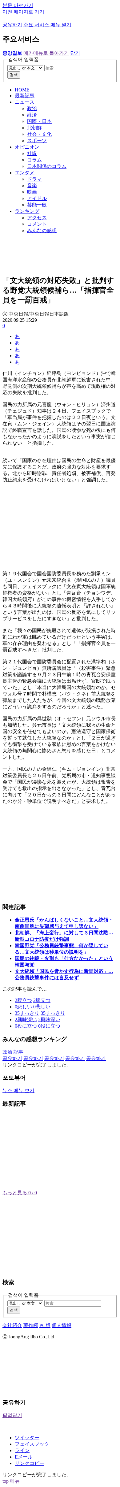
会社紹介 (12, 1325)
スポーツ (37, 140)
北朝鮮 (34, 127)
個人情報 (61, 1325)
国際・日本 (39, 121)
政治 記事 (12, 1052)
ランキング (27, 211)
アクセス (37, 217)
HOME (22, 89)
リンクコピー (29, 1463)
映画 (32, 192)
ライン (22, 1450)
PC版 (44, 1325)
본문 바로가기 (17, 5)
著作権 (30, 1325)
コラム (34, 159)
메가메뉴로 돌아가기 (46, 53)
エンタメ (24, 172)
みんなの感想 (42, 230)
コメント (37, 224)
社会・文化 (39, 134)
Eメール (24, 1456)
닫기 (75, 53)
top (5, 1481)
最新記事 (24, 95)
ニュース (24, 102)
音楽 (32, 185)
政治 (32, 108)
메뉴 (15, 1481)
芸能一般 (37, 204)
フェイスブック (32, 1444)
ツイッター (27, 1437)
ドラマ (34, 179)
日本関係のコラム (46, 166)
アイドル (37, 198)
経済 (32, 114)
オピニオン (27, 147)
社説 (32, 153)
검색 (14, 74)
